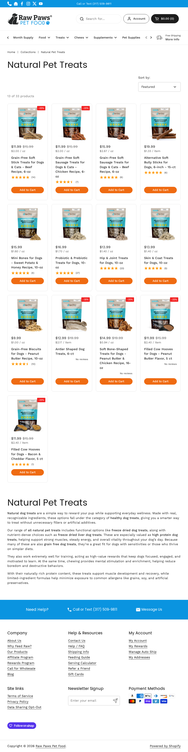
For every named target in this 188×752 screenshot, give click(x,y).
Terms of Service (20, 696)
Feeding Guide (79, 657)
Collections (28, 52)
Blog (10, 674)
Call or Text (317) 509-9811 (94, 3)
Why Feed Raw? (19, 646)
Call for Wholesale (21, 668)
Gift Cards (76, 674)
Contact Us (76, 640)
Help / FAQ (76, 646)
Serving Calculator (82, 663)
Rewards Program (20, 663)
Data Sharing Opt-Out (24, 707)
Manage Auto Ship (143, 652)
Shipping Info (78, 652)
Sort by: (144, 77)
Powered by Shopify (165, 746)
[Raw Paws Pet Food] (30, 19)
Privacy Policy (17, 701)
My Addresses (139, 657)
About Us (14, 640)
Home (11, 52)
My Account (138, 640)
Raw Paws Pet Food (51, 746)
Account (139, 18)
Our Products (17, 652)
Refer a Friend (79, 668)
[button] (165, 18)
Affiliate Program (20, 657)
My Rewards (138, 646)
